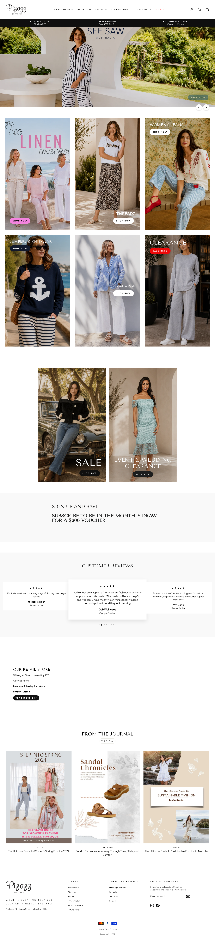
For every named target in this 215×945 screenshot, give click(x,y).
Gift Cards (143, 9)
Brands (82, 9)
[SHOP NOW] (37, 174)
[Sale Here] (177, 291)
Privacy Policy (74, 900)
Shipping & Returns (117, 887)
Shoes (99, 9)
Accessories (120, 9)
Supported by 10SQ (107, 934)
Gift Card (113, 896)
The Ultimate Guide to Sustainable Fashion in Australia (176, 851)
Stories (71, 896)
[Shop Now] (107, 174)
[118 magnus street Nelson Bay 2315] (107, 684)
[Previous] (199, 107)
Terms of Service (75, 905)
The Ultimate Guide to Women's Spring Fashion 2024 (38, 851)
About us (72, 892)
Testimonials (73, 887)
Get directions (26, 698)
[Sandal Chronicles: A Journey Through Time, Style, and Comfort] (107, 797)
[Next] (206, 107)
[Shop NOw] (37, 291)
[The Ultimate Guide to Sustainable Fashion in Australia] (176, 797)
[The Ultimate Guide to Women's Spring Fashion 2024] (39, 797)
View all (107, 741)
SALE (158, 9)
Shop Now (16, 68)
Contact (112, 900)
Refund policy (74, 909)
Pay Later (113, 892)
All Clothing (61, 9)
